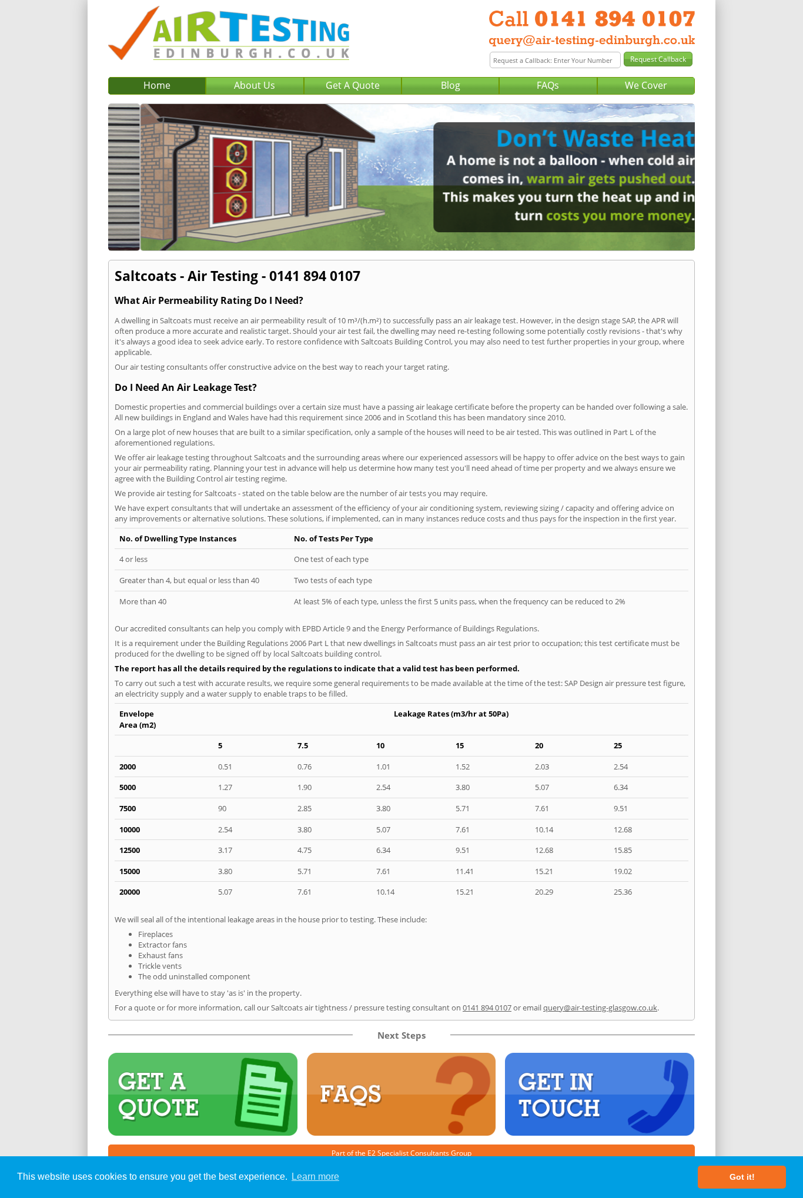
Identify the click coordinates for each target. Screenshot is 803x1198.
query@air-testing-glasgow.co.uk (600, 1007)
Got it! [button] (742, 1177)
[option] (401, 177)
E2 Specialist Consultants (408, 1153)
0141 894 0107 (487, 1007)
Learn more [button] (315, 1177)
